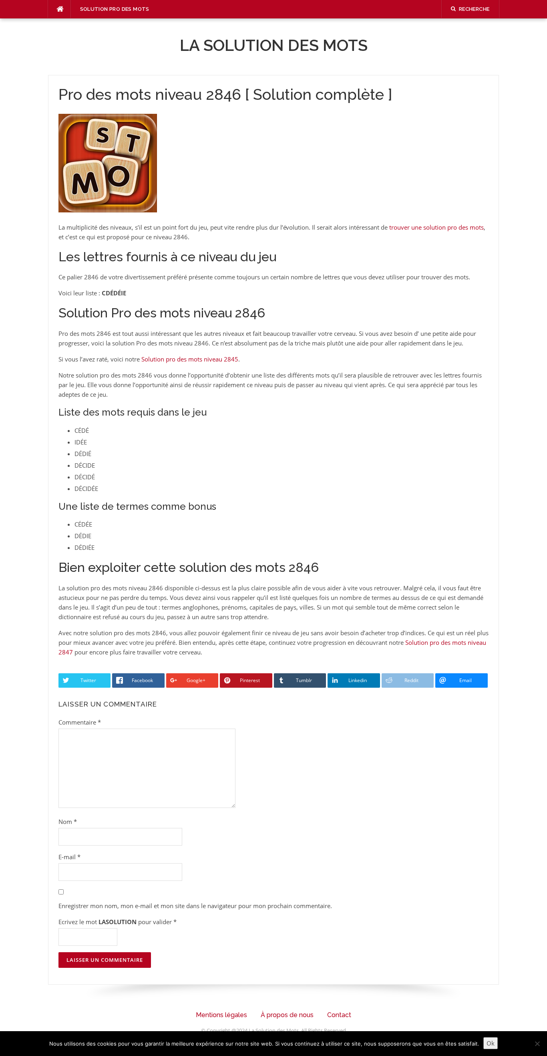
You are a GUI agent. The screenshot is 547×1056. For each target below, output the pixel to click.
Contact (339, 1015)
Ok (491, 1043)
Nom (67, 822)
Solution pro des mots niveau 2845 (189, 359)
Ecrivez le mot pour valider (117, 922)
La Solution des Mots (274, 45)
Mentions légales (221, 1015)
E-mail (69, 857)
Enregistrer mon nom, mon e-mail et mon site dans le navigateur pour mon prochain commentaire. (195, 906)
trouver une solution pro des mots (436, 227)
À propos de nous (287, 1015)
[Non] (537, 1044)
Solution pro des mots (114, 9)
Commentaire (79, 722)
